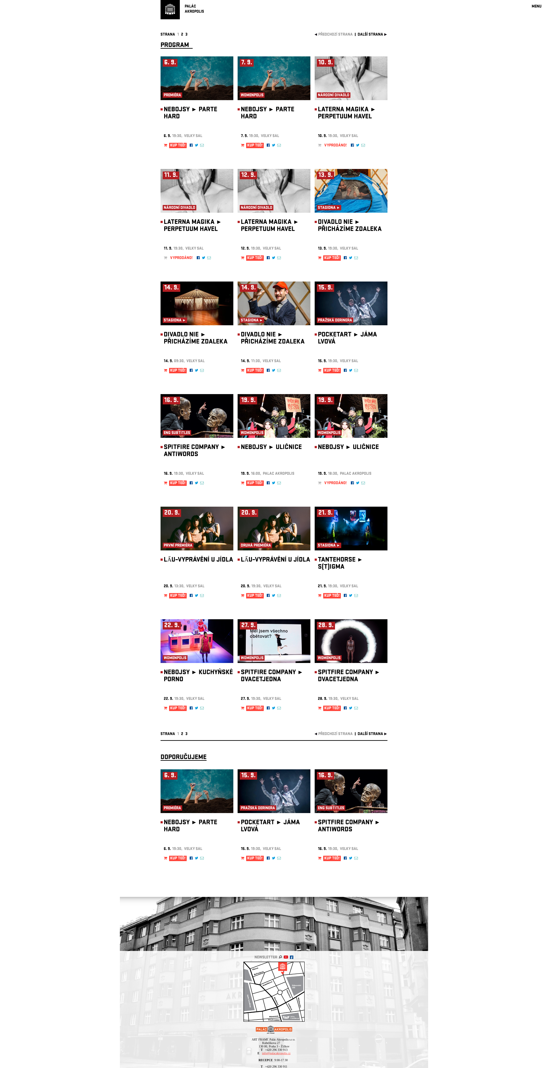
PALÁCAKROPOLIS (194, 9)
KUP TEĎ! (178, 145)
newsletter (266, 957)
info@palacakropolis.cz (276, 1053)
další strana (370, 34)
